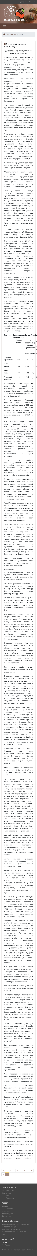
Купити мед (6, 1193)
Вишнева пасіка (8, 1190)
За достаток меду (9, 1227)
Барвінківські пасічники (11, 1229)
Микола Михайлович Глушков (14, 1232)
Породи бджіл (7, 1214)
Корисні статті (7, 1209)
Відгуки (30, 1250)
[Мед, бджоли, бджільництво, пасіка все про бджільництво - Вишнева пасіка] (14, 13)
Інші (3, 1234)
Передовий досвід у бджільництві (15, 1224)
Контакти (5, 1195)
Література (11, 34)
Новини (5, 1206)
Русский (32, 2)
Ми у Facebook (8, 1198)
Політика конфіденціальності (13, 1250)
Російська (6, 1245)
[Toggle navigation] (4, 26)
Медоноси (6, 1211)
